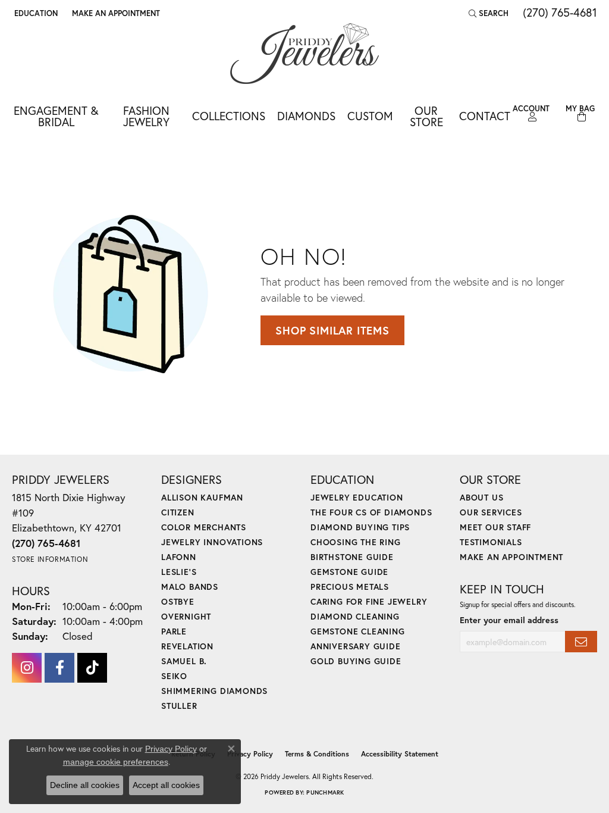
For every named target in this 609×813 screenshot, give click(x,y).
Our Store (426, 116)
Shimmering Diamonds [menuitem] (214, 690)
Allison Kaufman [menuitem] (202, 497)
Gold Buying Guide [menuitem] (355, 661)
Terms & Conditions (317, 753)
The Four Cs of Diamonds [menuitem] (371, 512)
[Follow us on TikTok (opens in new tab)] (92, 668)
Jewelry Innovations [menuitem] (212, 542)
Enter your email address (509, 620)
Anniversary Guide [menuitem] (355, 646)
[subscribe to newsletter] (581, 642)
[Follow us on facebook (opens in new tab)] (59, 668)
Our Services (491, 512)
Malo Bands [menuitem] (189, 586)
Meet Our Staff (495, 527)
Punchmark (325, 792)
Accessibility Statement (399, 753)
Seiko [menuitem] (174, 675)
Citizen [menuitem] (177, 512)
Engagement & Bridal (56, 116)
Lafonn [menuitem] (178, 556)
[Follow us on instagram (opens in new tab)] (27, 668)
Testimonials (491, 542)
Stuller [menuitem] (179, 705)
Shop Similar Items (332, 330)
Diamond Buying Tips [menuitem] (360, 527)
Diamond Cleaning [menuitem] (355, 616)
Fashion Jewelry (146, 116)
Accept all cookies (166, 785)
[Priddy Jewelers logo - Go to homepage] (304, 53)
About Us (481, 497)
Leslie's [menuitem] (178, 571)
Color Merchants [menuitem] (203, 527)
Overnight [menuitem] (186, 616)
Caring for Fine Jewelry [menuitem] (368, 601)
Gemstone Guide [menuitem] (349, 571)
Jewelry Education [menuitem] (356, 497)
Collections (228, 115)
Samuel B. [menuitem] (184, 661)
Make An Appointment (511, 556)
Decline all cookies (85, 785)
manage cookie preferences (115, 762)
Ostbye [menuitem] (177, 601)
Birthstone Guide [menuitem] (352, 556)
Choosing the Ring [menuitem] (355, 542)
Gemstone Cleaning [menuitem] (357, 631)
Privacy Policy (250, 753)
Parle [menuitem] (174, 631)
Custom (370, 115)
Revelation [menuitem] (187, 646)
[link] (115, 13)
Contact (484, 115)
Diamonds (306, 115)
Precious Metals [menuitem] (349, 586)
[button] (35, 13)
